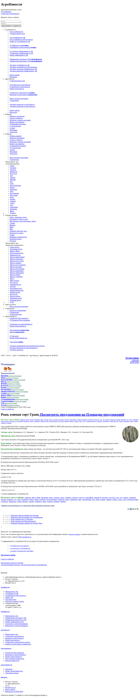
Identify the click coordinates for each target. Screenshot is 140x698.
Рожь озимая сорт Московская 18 (23, 521)
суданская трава (90, 421)
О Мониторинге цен (17, 34)
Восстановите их (25, 537)
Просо (12, 187)
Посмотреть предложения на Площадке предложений (81, 414)
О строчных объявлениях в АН (21, 51)
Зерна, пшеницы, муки (18, 217)
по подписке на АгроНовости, (20, 548)
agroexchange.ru (6, 648)
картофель (73, 419)
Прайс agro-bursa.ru (17, 89)
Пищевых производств (18, 237)
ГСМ (12, 302)
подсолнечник (18, 421)
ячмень (9, 423)
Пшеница (13, 189)
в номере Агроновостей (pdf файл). (22, 551)
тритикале (106, 421)
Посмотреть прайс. (8, 555)
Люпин (12, 178)
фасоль (116, 421)
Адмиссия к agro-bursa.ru (10, 14)
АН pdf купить (10, 599)
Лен (11, 176)
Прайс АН (9, 597)
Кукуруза (13, 174)
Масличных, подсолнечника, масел (23, 221)
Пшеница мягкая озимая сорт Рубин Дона (26, 523)
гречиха (61, 419)
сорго (80, 421)
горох (51, 419)
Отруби (13, 286)
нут (128, 419)
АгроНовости (5, 587)
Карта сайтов (14, 75)
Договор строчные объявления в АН (23, 69)
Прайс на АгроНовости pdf (20, 41)
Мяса (11, 227)
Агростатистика (16, 314)
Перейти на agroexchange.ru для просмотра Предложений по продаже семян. (28, 505)
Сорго (12, 203)
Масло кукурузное (17, 261)
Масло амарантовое (17, 257)
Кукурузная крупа (16, 253)
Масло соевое (15, 275)
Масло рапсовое (16, 267)
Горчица (13, 168)
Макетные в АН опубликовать (16, 626)
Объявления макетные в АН (26, 61)
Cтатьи (12, 128)
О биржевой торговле (18, 124)
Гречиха (13, 170)
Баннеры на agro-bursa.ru (23, 95)
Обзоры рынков (15, 136)
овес (130, 419)
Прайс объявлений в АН (19, 55)
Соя (11, 205)
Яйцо (12, 211)
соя (84, 421)
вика (41, 419)
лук (104, 419)
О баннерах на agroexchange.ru (21, 324)
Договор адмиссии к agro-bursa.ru (22, 104)
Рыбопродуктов (15, 239)
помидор (26, 421)
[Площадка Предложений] (8, 374)
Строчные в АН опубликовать (16, 624)
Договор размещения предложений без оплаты (27, 346)
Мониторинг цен (11, 592)
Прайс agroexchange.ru (18, 326)
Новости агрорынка (17, 116)
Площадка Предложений (19, 318)
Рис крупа (14, 294)
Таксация (8, 669)
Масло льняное (15, 263)
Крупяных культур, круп (19, 219)
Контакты (13, 77)
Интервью (13, 130)
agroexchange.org (6, 665)
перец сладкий (9, 421)
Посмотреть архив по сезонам (12, 563)
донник (46, 419)
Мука (12, 279)
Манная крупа (15, 255)
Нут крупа (14, 282)
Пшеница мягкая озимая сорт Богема (24, 515)
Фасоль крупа (15, 296)
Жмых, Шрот (15, 251)
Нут (11, 181)
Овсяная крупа (15, 284)
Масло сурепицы (16, 277)
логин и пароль (74, 534)
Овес (12, 183)
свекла (76, 421)
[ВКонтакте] (131, 509)
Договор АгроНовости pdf (19, 65)
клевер (79, 419)
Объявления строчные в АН (26, 59)
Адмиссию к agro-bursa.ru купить (17, 642)
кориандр (85, 419)
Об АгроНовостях (16, 32)
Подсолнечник (15, 185)
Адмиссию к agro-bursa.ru (22, 93)
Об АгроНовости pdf (17, 37)
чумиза (136, 421)
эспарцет (3, 423)
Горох (12, 166)
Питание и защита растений (20, 120)
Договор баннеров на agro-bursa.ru (22, 106)
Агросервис (132, 357)
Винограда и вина (16, 233)
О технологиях (15, 126)
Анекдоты (13, 132)
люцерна (112, 419)
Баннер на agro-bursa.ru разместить (18, 644)
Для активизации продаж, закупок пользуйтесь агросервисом (24, 565)
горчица (55, 419)
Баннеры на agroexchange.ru (15, 655)
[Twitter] (133, 509)
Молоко (13, 179)
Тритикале (14, 207)
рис (59, 421)
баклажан (37, 419)
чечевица (126, 421)
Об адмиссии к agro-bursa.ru (20, 85)
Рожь (12, 197)
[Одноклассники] (135, 509)
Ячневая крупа (15, 300)
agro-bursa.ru (5, 630)
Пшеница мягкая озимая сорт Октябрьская (27, 517)
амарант (22, 419)
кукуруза (96, 419)
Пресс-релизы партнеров (19, 98)
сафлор (71, 421)
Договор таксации (16, 350)
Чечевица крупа (16, 298)
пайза (2, 421)
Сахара (12, 223)
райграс (42, 421)
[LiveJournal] (137, 509)
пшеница (37, 421)
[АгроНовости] (6, 12)
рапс (47, 421)
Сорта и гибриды (16, 118)
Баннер (17, 332)
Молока (12, 225)
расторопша (53, 421)
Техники (13, 241)
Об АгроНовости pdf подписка (21, 39)
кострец (90, 419)
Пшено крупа (15, 292)
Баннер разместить (12, 660)
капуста (67, 419)
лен (101, 419)
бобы (31, 419)
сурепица (99, 421)
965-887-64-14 (10, 687)
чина (131, 421)
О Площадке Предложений (20, 320)
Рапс (11, 191)
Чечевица (13, 209)
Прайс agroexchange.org (18, 338)
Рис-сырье (14, 195)
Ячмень (13, 213)
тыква (111, 421)
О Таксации (14, 336)
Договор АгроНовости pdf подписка (23, 67)
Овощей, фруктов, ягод (18, 231)
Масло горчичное (16, 259)
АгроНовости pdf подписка (23, 47)
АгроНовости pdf (19, 45)
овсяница (135, 419)
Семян (12, 235)
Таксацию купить (11, 673)
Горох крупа (14, 247)
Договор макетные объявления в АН (23, 71)
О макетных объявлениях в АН (21, 53)
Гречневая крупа (16, 249)
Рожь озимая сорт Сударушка (22, 519)
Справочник (14, 100)
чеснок (121, 421)
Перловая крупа (16, 288)
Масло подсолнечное (18, 265)
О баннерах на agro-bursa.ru (20, 87)
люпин (107, 419)
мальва (118, 419)
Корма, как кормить (17, 122)
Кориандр (13, 172)
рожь (62, 421)
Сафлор (13, 201)
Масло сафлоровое (17, 273)
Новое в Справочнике (18, 310)
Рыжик (12, 199)
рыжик (66, 421)
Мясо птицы (14, 280)
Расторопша (14, 193)
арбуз (27, 419)
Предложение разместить (14, 659)
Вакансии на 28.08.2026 (14, 691)
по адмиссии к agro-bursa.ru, (19, 546)
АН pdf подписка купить (14, 601)
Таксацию (16, 342)
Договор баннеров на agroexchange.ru (24, 348)
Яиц (11, 229)
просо (32, 421)
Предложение (19, 330)
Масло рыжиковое (17, 271)
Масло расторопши (17, 269)
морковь (123, 419)
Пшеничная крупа (17, 290)
